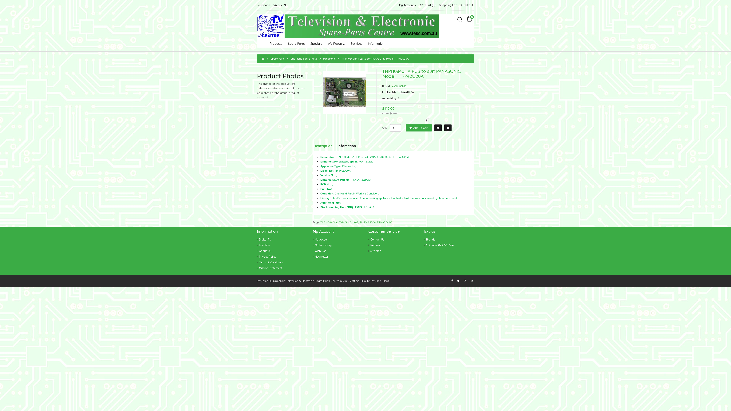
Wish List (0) (428, 5)
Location (264, 245)
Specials (316, 43)
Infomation (347, 146)
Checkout (467, 5)
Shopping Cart (448, 5)
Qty (384, 128)
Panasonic (329, 58)
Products (276, 43)
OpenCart (279, 281)
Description (323, 146)
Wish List (320, 251)
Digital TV (265, 239)
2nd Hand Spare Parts (304, 58)
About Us (265, 251)
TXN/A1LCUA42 (348, 222)
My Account (406, 5)
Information (376, 43)
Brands (430, 239)
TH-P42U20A (368, 222)
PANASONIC (399, 86)
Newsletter (321, 256)
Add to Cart (420, 128)
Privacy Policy (267, 256)
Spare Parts (296, 43)
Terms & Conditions (271, 262)
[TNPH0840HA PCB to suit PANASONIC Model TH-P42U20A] (345, 92)
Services (356, 43)
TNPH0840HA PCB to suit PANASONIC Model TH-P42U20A (375, 58)
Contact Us (377, 239)
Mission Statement (270, 268)
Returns (375, 245)
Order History (323, 245)
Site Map (375, 251)
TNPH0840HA (329, 222)
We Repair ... (336, 43)
